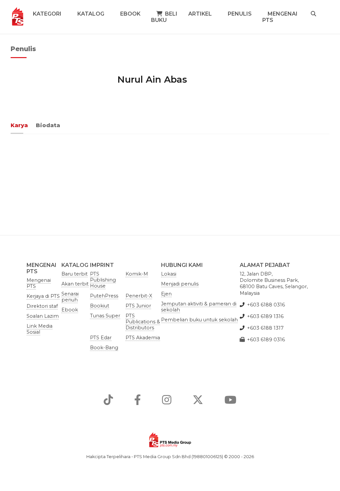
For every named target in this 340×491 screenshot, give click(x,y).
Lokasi (168, 274)
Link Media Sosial (39, 329)
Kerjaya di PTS (43, 296)
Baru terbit (74, 274)
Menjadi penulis (180, 284)
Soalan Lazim (43, 316)
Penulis (240, 14)
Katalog (90, 14)
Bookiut (99, 306)
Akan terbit (75, 284)
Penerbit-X (139, 296)
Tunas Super (105, 316)
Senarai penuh (70, 297)
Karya (19, 125)
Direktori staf (42, 306)
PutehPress (104, 296)
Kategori (47, 14)
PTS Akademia (143, 338)
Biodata (48, 125)
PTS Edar (101, 338)
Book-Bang (104, 348)
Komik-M (137, 274)
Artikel (200, 14)
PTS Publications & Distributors (143, 322)
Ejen (166, 294)
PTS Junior (138, 306)
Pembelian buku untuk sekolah (199, 320)
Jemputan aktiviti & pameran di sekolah (198, 307)
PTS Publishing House (103, 280)
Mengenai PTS (280, 17)
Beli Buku (164, 17)
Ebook (130, 14)
